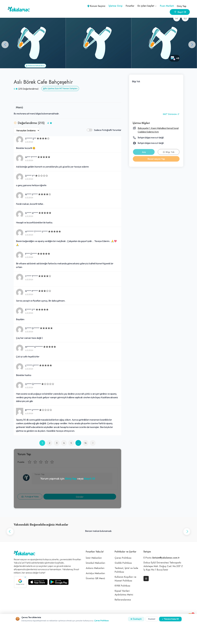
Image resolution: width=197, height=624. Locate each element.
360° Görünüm (170, 114)
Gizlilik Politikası (123, 563)
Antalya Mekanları (95, 573)
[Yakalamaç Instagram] (146, 578)
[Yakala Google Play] (59, 582)
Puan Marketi (167, 6)
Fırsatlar (130, 6)
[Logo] (24, 553)
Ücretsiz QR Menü (95, 578)
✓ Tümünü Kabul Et (170, 619)
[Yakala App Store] (38, 582)
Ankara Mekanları (95, 568)
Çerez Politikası (123, 558)
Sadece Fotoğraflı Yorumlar (107, 130)
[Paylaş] (185, 17)
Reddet (151, 619)
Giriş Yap (181, 6)
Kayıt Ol (89, 478)
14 (86, 442)
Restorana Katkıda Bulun (36, 66)
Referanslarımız (123, 599)
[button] (192, 44)
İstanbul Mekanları (95, 563)
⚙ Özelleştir (136, 619)
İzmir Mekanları (94, 558)
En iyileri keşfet (146, 6)
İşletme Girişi (115, 6)
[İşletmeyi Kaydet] (176, 17)
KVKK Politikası (122, 585)
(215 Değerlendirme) (28, 88)
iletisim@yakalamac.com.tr (166, 557)
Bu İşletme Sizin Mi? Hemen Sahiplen (61, 88)
